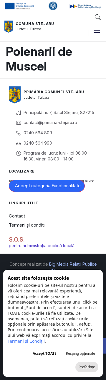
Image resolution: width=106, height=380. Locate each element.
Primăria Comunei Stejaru (54, 92)
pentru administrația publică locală (41, 245)
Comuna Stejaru (35, 23)
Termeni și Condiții (26, 341)
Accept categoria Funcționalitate (48, 185)
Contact (17, 216)
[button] (97, 17)
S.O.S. (17, 239)
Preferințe (87, 366)
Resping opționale (80, 353)
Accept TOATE (45, 353)
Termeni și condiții (27, 225)
